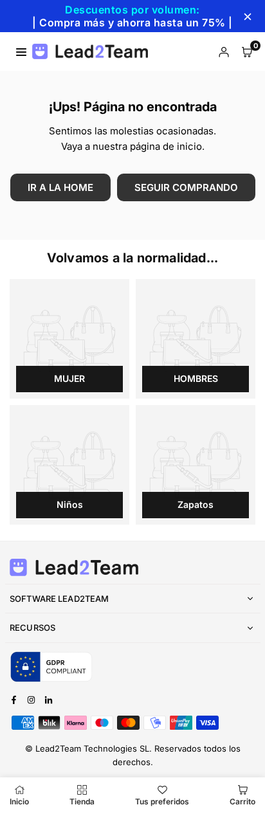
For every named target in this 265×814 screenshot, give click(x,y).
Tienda (82, 801)
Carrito (242, 801)
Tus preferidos (162, 801)
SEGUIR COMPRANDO (186, 187)
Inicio (19, 801)
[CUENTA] (223, 51)
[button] (247, 51)
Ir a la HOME (60, 187)
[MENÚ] (21, 51)
